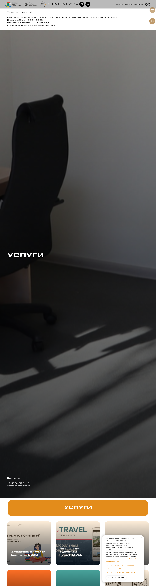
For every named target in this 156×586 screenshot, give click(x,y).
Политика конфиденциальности (120, 572)
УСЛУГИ (78, 508)
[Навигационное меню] (152, 10)
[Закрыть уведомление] (142, 537)
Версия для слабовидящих (129, 5)
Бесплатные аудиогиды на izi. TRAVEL (71, 552)
